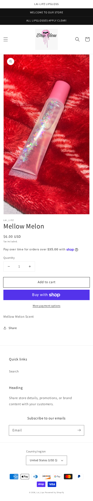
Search (14, 371)
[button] (6, 39)
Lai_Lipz (40, 492)
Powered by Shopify (54, 492)
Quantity (9, 258)
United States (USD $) (43, 460)
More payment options (46, 305)
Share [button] (13, 328)
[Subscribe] (79, 430)
